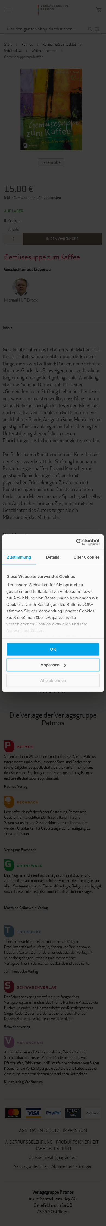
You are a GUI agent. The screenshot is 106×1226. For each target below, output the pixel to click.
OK (53, 649)
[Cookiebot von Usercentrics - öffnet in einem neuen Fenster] (76, 542)
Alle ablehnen (53, 680)
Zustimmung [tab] (19, 557)
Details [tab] (52, 557)
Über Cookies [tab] (87, 557)
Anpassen (50, 664)
